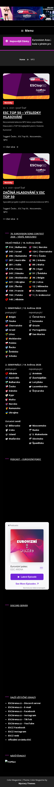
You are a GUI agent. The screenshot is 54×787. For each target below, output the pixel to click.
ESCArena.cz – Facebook (21, 711)
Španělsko (38, 442)
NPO (5, 140)
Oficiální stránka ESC (19, 739)
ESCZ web (13, 735)
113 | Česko (39, 255)
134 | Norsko (39, 247)
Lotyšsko (37, 382)
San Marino (38, 334)
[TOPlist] (10, 761)
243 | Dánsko (16, 273)
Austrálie (13, 377)
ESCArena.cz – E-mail (19, 707)
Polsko (12, 342)
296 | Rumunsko (17, 255)
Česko (13, 136)
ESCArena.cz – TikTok (20, 719)
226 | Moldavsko (18, 277)
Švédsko (13, 351)
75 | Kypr (37, 268)
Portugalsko (39, 329)
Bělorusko (14, 425)
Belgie (12, 316)
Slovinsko (37, 438)
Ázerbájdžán (39, 377)
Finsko (12, 321)
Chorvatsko (15, 325)
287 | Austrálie (17, 260)
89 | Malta (38, 264)
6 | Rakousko (39, 290)
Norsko (12, 403)
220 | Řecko (15, 286)
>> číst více (9, 146)
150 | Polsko (15, 294)
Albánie (12, 373)
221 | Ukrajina (16, 281)
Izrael (11, 329)
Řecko (12, 347)
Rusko (35, 429)
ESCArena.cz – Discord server (24, 703)
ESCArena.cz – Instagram (22, 715)
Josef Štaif (21, 107)
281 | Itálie (14, 264)
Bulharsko (14, 382)
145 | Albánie (16, 299)
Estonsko (37, 321)
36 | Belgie (38, 277)
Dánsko (12, 390)
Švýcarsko (38, 390)
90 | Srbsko (38, 260)
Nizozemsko (35, 136)
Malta (11, 399)
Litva (11, 334)
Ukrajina (13, 412)
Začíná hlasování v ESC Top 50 (24, 194)
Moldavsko (14, 338)
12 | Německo (40, 286)
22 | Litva (37, 281)
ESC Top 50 (23, 136)
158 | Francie (15, 290)
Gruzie (36, 325)
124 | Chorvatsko (42, 251)
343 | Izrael (15, 251)
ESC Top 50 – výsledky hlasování (22, 114)
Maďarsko (14, 438)
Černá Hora (38, 316)
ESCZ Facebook (16, 727)
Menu (29, 31)
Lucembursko (40, 386)
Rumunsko (14, 408)
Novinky (8, 102)
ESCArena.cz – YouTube (21, 723)
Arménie (37, 373)
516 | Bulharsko (17, 247)
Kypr (11, 395)
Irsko (11, 429)
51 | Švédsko (39, 273)
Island (12, 434)
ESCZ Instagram (17, 731)
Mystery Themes (27, 783)
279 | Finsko (15, 268)
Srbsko (12, 355)
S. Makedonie (39, 434)
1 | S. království (41, 294)
